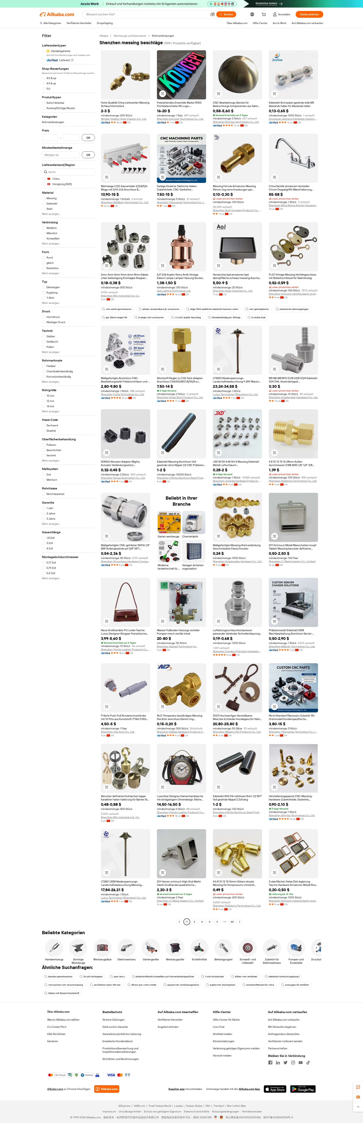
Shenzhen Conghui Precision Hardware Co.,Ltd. (237, 651)
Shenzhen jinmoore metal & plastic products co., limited (293, 293)
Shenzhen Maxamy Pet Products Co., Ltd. (237, 731)
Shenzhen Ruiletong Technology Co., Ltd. (293, 480)
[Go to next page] (239, 921)
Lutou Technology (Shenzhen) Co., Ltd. (235, 394)
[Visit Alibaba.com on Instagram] (293, 1062)
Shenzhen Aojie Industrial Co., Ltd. (233, 290)
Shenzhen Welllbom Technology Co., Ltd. (125, 202)
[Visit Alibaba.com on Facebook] (270, 1062)
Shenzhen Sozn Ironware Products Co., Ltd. (237, 210)
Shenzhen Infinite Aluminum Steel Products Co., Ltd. (181, 477)
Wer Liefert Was (236, 1105)
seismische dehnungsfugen (294, 309)
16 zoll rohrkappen (93, 976)
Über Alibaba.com (58, 1011)
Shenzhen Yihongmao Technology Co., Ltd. (181, 202)
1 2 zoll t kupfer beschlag (188, 317)
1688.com (139, 1105)
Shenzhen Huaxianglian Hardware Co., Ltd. (293, 397)
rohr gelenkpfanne (259, 309)
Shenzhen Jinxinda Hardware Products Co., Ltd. (237, 480)
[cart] (264, 14)
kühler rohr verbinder (246, 976)
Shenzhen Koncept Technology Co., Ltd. (180, 118)
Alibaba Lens (55, 1088)
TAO (207, 1105)
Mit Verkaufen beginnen (282, 1026)
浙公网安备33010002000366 (243, 1117)
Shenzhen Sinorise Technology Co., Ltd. (236, 121)
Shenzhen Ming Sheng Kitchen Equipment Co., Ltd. (293, 205)
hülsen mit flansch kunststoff (63, 993)
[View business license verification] (215, 1117)
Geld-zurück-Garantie (115, 1026)
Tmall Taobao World (159, 1105)
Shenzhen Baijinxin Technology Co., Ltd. (292, 646)
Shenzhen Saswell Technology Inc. (177, 646)
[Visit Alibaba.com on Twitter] (285, 1062)
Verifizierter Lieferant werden (285, 1041)
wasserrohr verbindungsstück (183, 985)
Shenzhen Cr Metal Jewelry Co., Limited (292, 561)
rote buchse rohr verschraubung (65, 985)
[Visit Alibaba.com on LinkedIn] (278, 1062)
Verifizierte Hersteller (170, 1019)
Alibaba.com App (249, 1088)
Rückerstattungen (223, 1041)
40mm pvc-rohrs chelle (143, 985)
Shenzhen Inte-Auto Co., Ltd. (118, 731)
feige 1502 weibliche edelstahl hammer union (214, 309)
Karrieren (52, 1041)
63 (232, 921)
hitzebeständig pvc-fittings (226, 317)
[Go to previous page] (179, 921)
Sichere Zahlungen (113, 1019)
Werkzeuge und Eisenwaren (130, 35)
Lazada (178, 1105)
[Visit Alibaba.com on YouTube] (300, 1062)
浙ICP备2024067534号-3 (278, 1117)
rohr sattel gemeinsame (118, 309)
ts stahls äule (258, 317)
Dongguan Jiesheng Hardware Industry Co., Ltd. (293, 118)
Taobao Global (194, 1105)
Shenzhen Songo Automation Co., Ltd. (123, 477)
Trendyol (218, 1105)
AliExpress (124, 1105)
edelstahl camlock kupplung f (283, 976)
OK (88, 137)
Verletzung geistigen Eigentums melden (236, 1048)
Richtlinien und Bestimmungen (120, 1058)
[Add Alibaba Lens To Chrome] (106, 1089)
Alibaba (103, 35)
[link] (358, 1087)
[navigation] (68, 479)
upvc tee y (119, 976)
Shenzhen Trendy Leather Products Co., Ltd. (125, 649)
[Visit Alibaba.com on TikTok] (308, 1062)
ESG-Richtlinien (56, 1034)
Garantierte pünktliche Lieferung (121, 1034)
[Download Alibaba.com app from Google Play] (303, 1089)
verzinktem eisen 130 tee (107, 985)
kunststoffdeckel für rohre (260, 985)
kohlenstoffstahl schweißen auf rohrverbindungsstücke (165, 976)
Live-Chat (218, 1026)
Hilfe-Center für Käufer (226, 1019)
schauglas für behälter (297, 985)
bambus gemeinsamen (60, 976)
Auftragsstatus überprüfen (284, 1034)
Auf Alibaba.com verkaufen (284, 1019)
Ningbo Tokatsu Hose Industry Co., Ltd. (124, 118)
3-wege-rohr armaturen (151, 317)
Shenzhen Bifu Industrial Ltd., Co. (120, 295)
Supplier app (176, 1088)
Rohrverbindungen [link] (163, 35)
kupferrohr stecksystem (222, 985)
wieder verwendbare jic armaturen (160, 309)
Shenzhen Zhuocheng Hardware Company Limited (125, 561)
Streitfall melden (222, 1034)
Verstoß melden (222, 1055)
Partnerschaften (277, 1048)
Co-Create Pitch (57, 1026)
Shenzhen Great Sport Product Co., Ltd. (180, 397)
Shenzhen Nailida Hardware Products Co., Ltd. (181, 731)
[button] (212, 14)
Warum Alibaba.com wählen (63, 1019)
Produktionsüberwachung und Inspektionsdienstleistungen (120, 1050)
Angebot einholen (168, 1026)
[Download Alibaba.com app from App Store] (275, 1089)
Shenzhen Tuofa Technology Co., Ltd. (122, 394)
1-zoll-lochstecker (214, 976)
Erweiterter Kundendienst (117, 1041)
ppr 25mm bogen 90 (116, 317)
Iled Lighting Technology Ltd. (174, 290)
